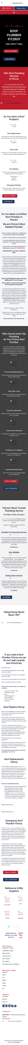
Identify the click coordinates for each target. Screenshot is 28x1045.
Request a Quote (7, 1004)
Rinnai (3, 983)
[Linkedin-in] (15, 1006)
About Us (4, 1002)
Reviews (4, 999)
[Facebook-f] (3, 1006)
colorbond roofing (14, 793)
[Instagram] (12, 1006)
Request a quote (21, 8)
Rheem (4, 980)
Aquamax (4, 972)
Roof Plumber (6, 958)
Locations (5, 996)
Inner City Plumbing (7, 519)
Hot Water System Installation (10, 964)
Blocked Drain (6, 953)
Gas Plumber (5, 961)
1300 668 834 (8, 8)
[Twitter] (6, 1006)
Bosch (4, 975)
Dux (3, 977)
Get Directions (6, 1018)
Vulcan (4, 985)
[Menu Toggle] (14, 12)
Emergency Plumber (7, 948)
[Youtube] (9, 1006)
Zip (3, 988)
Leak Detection (6, 956)
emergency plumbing (10, 828)
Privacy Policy (16, 1042)
